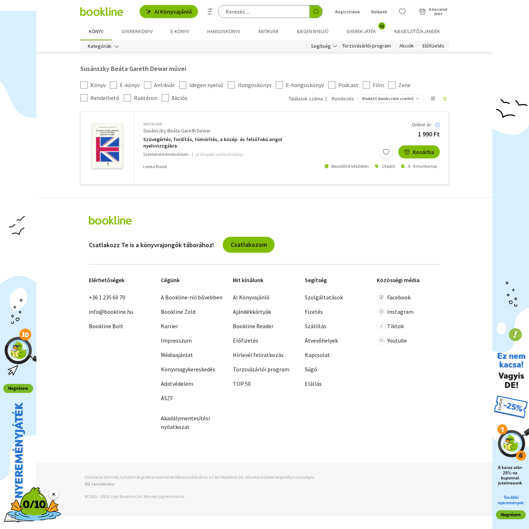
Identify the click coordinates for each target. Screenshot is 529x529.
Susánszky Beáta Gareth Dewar (177, 130)
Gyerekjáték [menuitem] (365, 29)
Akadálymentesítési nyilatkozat (185, 422)
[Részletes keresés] (210, 11)
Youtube (397, 340)
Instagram (400, 311)
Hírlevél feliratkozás (258, 354)
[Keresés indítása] (315, 11)
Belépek (379, 11)
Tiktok (395, 326)
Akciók (406, 46)
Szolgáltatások (324, 297)
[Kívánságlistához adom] (386, 151)
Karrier (169, 326)
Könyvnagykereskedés (188, 369)
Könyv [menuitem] (96, 31)
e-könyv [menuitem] (180, 31)
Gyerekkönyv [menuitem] (137, 31)
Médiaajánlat (177, 354)
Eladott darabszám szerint (388, 98)
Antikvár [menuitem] (268, 31)
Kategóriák (100, 46)
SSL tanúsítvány (99, 484)
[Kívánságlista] (402, 11)
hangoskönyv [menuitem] (223, 31)
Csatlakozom (249, 244)
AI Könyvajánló (173, 11)
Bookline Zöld (178, 311)
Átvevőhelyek (321, 340)
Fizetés (314, 311)
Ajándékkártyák (252, 311)
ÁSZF (167, 398)
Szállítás (315, 326)
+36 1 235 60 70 (107, 297)
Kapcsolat (317, 354)
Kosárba (423, 151)
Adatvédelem (177, 383)
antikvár (152, 124)
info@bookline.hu (111, 311)
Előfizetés (433, 46)
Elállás (313, 383)
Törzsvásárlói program (366, 46)
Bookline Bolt (106, 326)
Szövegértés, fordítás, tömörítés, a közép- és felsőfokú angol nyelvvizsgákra (212, 142)
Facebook (399, 297)
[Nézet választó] (433, 98)
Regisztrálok (347, 11)
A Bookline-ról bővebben (191, 297)
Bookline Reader (253, 326)
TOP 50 (242, 383)
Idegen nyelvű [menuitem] (313, 31)
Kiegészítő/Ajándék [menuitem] (417, 31)
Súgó (311, 369)
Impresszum (176, 340)
